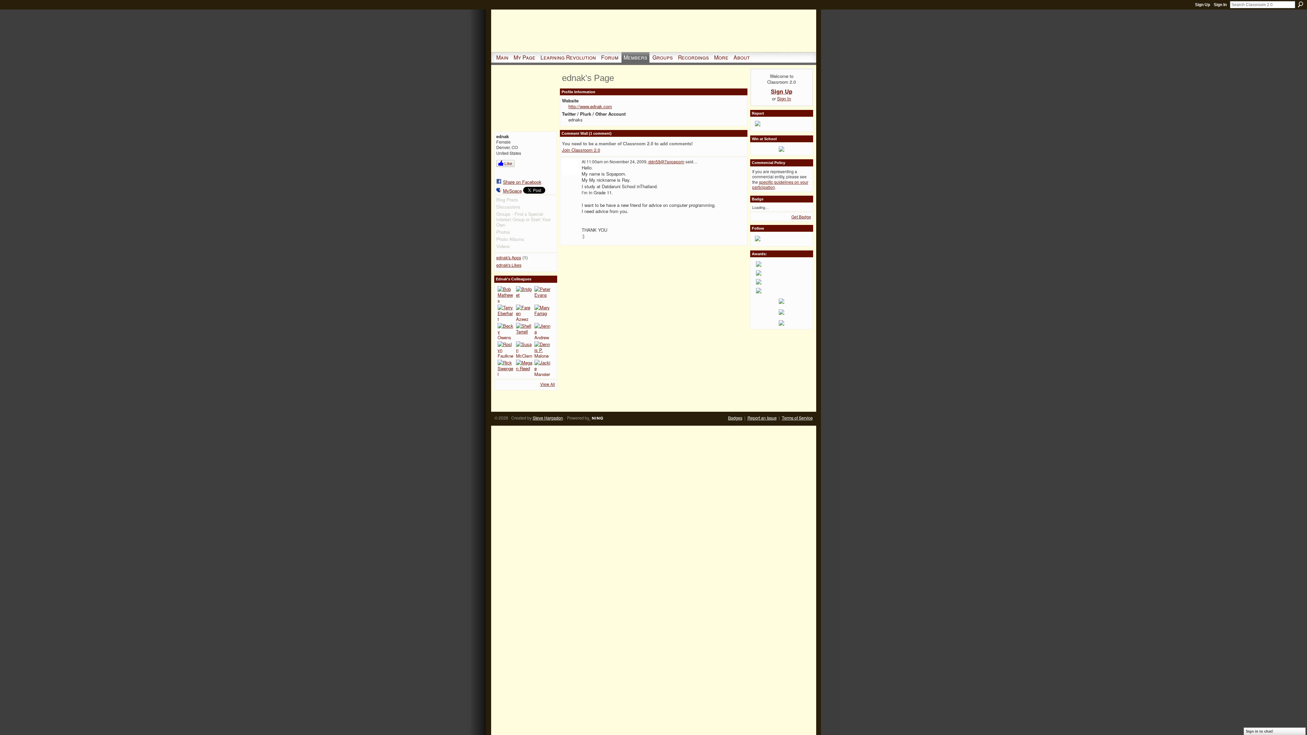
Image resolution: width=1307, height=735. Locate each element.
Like (508, 163)
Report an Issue (762, 418)
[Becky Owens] (506, 331)
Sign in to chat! (1259, 731)
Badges (735, 418)
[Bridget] (524, 294)
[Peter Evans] (542, 294)
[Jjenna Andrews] (542, 331)
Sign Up (1202, 4)
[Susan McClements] (524, 349)
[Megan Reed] (524, 368)
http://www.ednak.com (590, 106)
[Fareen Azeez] (524, 313)
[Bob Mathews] (506, 294)
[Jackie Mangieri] (542, 368)
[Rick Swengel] (506, 368)
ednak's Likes (508, 265)
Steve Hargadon (548, 418)
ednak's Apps (508, 258)
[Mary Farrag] (542, 313)
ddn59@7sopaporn (666, 161)
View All (547, 384)
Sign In (1220, 4)
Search (1300, 4)
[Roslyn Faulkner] (506, 349)
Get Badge (801, 216)
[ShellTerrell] (524, 331)
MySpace (512, 190)
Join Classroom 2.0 (581, 150)
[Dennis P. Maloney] (542, 349)
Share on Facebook (522, 182)
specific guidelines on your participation (780, 184)
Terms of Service (797, 418)
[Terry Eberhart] (506, 313)
